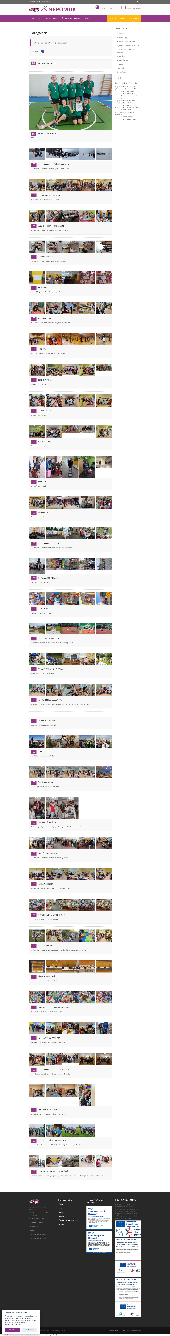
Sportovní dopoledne (48, 638)
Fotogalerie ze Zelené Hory (51, 543)
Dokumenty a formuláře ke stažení (39, 1)
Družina (55, 18)
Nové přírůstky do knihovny (51, 915)
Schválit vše (12, 1330)
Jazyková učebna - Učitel (38, 1238)
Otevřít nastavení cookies (134, 1330)
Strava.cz (122, 18)
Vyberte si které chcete (13, 1324)
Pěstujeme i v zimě (46, 976)
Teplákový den (45, 380)
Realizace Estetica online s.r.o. (117, 1330)
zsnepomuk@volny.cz (134, 8)
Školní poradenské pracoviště (71, 18)
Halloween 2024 (45, 257)
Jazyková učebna (134, 18)
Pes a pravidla (44, 318)
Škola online (112, 18)
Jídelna (48, 18)
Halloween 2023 (45, 884)
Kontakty (87, 18)
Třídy (40, 18)
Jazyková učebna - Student (39, 1234)
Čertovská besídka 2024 (49, 195)
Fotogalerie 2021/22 (46, 63)
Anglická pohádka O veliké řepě (53, 1171)
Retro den (43, 512)
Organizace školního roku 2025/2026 (128, 46)
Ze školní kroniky (122, 72)
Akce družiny (121, 56)
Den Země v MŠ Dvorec (48, 1109)
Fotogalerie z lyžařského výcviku (54, 164)
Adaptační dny (45, 945)
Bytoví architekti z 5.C (48, 721)
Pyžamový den (44, 411)
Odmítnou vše (29, 1330)
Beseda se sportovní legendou (126, 42)
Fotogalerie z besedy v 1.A (50, 700)
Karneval (42, 349)
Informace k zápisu (123, 38)
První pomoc (44, 609)
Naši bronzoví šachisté (49, 1038)
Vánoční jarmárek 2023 (48, 853)
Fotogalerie (120, 64)
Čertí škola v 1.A (45, 782)
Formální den (44, 441)
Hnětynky (42, 287)
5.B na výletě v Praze (48, 578)
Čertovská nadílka (47, 822)
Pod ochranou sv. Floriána (51, 669)
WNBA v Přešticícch (47, 133)
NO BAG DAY (43, 481)
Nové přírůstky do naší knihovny (54, 1007)
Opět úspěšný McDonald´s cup (52, 1140)
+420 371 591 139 (106, 8)
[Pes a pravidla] (37, 690)
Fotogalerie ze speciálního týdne (54, 1069)
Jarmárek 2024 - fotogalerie (51, 226)
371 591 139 (33, 1213)
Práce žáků (120, 68)
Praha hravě (44, 751)
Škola (32, 18)
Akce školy (120, 34)
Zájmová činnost (122, 60)
